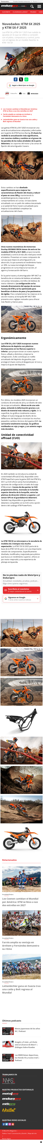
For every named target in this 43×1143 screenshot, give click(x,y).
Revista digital (6, 1139)
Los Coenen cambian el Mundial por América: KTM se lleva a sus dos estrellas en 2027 (20, 902)
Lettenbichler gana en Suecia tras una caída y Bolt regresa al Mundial (21, 989)
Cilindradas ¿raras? (20, 12)
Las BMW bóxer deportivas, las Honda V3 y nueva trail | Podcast (27, 1058)
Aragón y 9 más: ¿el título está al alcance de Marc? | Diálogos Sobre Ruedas (26, 1045)
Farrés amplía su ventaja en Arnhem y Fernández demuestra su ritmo (20, 945)
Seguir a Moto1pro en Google (23, 85)
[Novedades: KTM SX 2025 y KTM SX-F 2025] (21, 179)
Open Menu (39, 6)
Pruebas (33, 12)
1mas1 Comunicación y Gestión (17, 1133)
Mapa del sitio (32, 1133)
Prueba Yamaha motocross (21, 1)
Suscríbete (6, 12)
